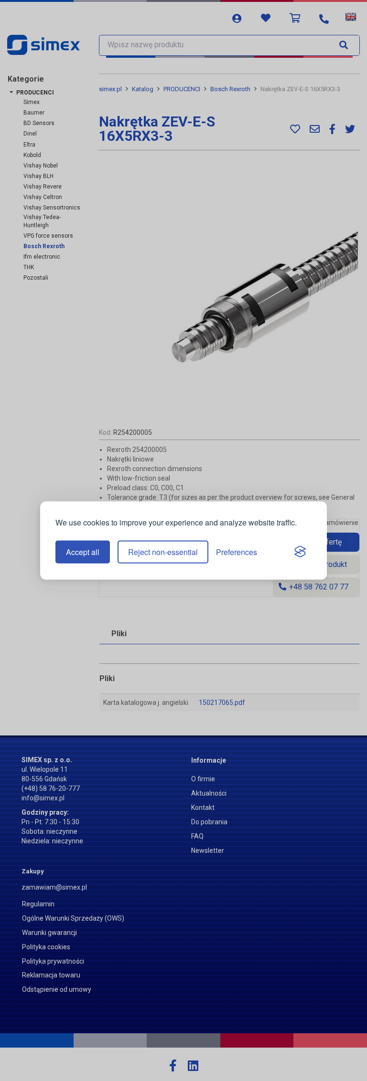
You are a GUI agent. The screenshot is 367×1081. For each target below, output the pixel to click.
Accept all (82, 551)
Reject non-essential (163, 551)
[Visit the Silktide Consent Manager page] (300, 552)
